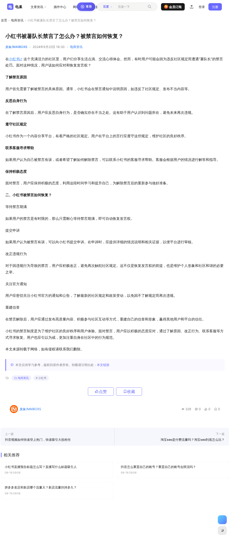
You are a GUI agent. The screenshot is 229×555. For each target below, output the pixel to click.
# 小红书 (41, 378)
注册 (215, 7)
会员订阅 (173, 7)
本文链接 (103, 365)
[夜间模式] (222, 530)
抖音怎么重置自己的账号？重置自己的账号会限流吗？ (158, 467)
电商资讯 (17, 20)
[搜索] (149, 6)
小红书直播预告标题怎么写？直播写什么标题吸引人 (41, 467)
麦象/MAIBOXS (16, 47)
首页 (4, 20)
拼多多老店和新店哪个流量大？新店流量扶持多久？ (41, 487)
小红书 (14, 59)
